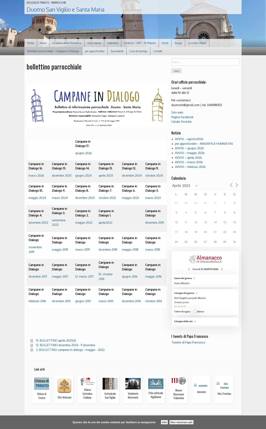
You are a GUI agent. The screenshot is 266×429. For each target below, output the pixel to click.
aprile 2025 (106, 175)
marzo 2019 (82, 249)
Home (30, 43)
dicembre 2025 (61, 175)
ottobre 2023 (107, 198)
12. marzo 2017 (84, 276)
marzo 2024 (60, 198)
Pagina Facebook (182, 117)
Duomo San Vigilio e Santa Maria (65, 9)
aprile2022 (105, 222)
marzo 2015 (106, 301)
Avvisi (43, 43)
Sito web (177, 112)
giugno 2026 (83, 153)
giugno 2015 (83, 301)
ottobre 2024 (154, 175)
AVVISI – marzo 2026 (189, 162)
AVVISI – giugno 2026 (189, 148)
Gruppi (178, 43)
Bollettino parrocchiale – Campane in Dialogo (53, 51)
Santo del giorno (205, 280)
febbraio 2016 (37, 301)
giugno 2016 (130, 276)
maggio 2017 (60, 276)
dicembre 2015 (61, 301)
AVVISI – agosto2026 (189, 139)
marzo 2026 (36, 175)
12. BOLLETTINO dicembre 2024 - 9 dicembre (65, 345)
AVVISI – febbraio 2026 (190, 167)
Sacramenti (117, 51)
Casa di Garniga (138, 51)
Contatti (157, 51)
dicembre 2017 (38, 276)
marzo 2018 (152, 249)
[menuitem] (30, 43)
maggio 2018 (130, 249)
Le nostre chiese (197, 43)
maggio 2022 (83, 222)
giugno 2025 (83, 175)
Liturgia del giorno (205, 302)
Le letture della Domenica (66, 43)
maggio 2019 (60, 249)
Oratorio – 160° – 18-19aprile (140, 43)
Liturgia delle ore (205, 321)
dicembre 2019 (154, 222)
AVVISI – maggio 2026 (189, 153)
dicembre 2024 (132, 175)
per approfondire (95, 51)
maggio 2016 (153, 276)
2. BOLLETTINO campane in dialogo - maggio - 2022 (70, 350)
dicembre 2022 (38, 222)
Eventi (165, 43)
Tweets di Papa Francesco (188, 342)
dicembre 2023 (85, 198)
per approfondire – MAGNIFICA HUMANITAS (204, 143)
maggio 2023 (130, 198)
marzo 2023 (153, 198)
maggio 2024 (37, 198)
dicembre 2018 (108, 249)
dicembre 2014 (131, 301)
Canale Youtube (181, 121)
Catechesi (112, 43)
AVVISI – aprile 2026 (188, 157)
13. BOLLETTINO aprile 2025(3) (56, 340)
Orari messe (94, 43)
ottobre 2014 (153, 301)
